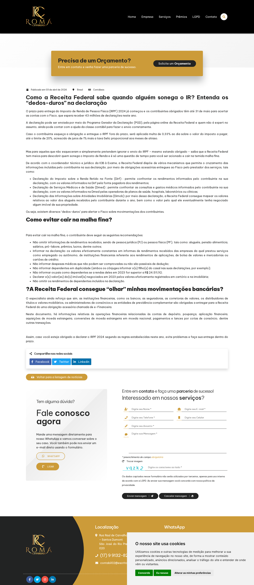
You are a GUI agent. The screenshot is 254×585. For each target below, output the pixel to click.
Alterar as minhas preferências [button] (193, 572)
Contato (211, 16)
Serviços (165, 16)
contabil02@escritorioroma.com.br (124, 563)
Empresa (147, 16)
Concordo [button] (144, 572)
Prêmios (181, 16)
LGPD (196, 16)
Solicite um (174, 63)
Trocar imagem (134, 461)
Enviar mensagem (137, 496)
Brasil (80, 89)
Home (132, 16)
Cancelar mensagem (175, 496)
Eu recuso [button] (162, 572)
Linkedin (83, 361)
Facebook (42, 361)
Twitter (63, 361)
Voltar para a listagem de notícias (59, 377)
